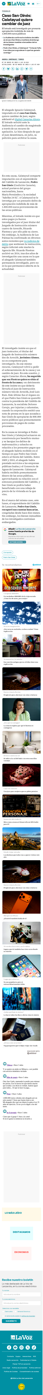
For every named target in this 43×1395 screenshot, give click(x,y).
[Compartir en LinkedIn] (17, 69)
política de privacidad (28, 1316)
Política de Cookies (11, 1371)
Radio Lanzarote (12, 1360)
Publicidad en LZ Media (28, 1360)
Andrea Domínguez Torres (13, 59)
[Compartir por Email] (31, 69)
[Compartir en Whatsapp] (22, 69)
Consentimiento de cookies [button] (29, 1371)
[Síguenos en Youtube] (15, 1347)
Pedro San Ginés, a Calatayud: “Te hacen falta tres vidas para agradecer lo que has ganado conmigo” (22, 50)
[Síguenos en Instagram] (21, 1347)
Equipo (18, 1356)
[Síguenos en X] (28, 1347)
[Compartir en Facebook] (3, 69)
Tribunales (6, 11)
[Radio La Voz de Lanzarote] (33, 3)
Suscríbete (11, 1321)
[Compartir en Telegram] (26, 69)
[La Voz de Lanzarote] (16, 3)
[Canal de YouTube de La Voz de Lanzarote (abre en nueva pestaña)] (28, 3)
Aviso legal (6, 1368)
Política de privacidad (19, 1368)
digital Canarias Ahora (27, 119)
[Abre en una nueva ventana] (21, 1386)
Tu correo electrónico (8, 1299)
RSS (34, 1356)
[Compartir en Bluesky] (8, 69)
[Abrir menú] (3, 3)
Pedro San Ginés (9, 557)
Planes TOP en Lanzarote (21, 1364)
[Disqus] (21, 1090)
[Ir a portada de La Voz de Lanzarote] (21, 1337)
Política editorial (35, 1368)
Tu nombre (5, 1290)
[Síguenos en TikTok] (34, 1347)
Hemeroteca (26, 1356)
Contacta (10, 1356)
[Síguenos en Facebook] (9, 1347)
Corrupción (7, 552)
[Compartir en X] (13, 69)
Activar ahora (16, 542)
